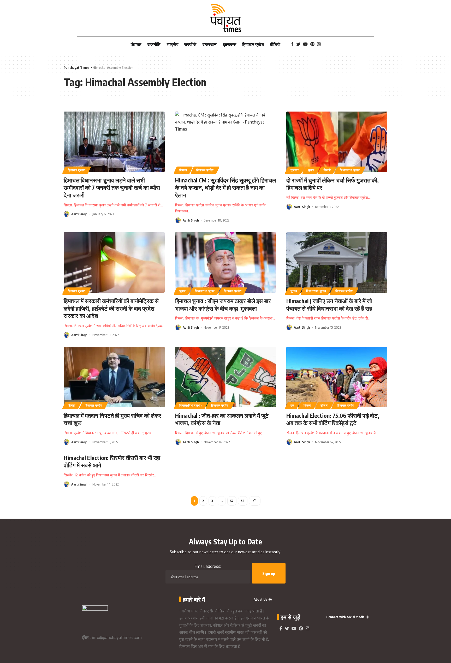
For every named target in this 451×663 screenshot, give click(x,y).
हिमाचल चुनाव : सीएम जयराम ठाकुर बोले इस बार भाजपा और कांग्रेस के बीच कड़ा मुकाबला (223, 304)
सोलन (324, 405)
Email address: (207, 566)
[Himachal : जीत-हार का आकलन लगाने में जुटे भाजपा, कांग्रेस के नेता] (225, 377)
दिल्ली (327, 170)
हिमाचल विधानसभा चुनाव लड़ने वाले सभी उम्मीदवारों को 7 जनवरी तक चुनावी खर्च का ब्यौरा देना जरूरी (112, 187)
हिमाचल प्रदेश (76, 170)
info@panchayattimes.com (117, 637)
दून (292, 405)
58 (243, 501)
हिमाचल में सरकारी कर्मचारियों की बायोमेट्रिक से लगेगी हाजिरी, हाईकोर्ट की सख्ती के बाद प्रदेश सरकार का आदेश (111, 308)
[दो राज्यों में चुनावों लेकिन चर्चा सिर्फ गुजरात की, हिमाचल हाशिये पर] (336, 142)
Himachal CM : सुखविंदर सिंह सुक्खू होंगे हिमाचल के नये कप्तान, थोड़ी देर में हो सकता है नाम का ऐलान (225, 187)
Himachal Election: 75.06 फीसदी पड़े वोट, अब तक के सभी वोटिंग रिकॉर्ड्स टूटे (332, 419)
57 (232, 501)
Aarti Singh (79, 214)
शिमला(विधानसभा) (190, 405)
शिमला (183, 170)
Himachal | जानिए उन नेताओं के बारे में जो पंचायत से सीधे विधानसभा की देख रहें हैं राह (329, 304)
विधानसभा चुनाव (350, 170)
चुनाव (311, 170)
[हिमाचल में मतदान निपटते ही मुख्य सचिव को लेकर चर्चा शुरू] (114, 377)
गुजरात (294, 170)
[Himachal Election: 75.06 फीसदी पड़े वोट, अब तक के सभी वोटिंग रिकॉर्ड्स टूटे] (336, 377)
